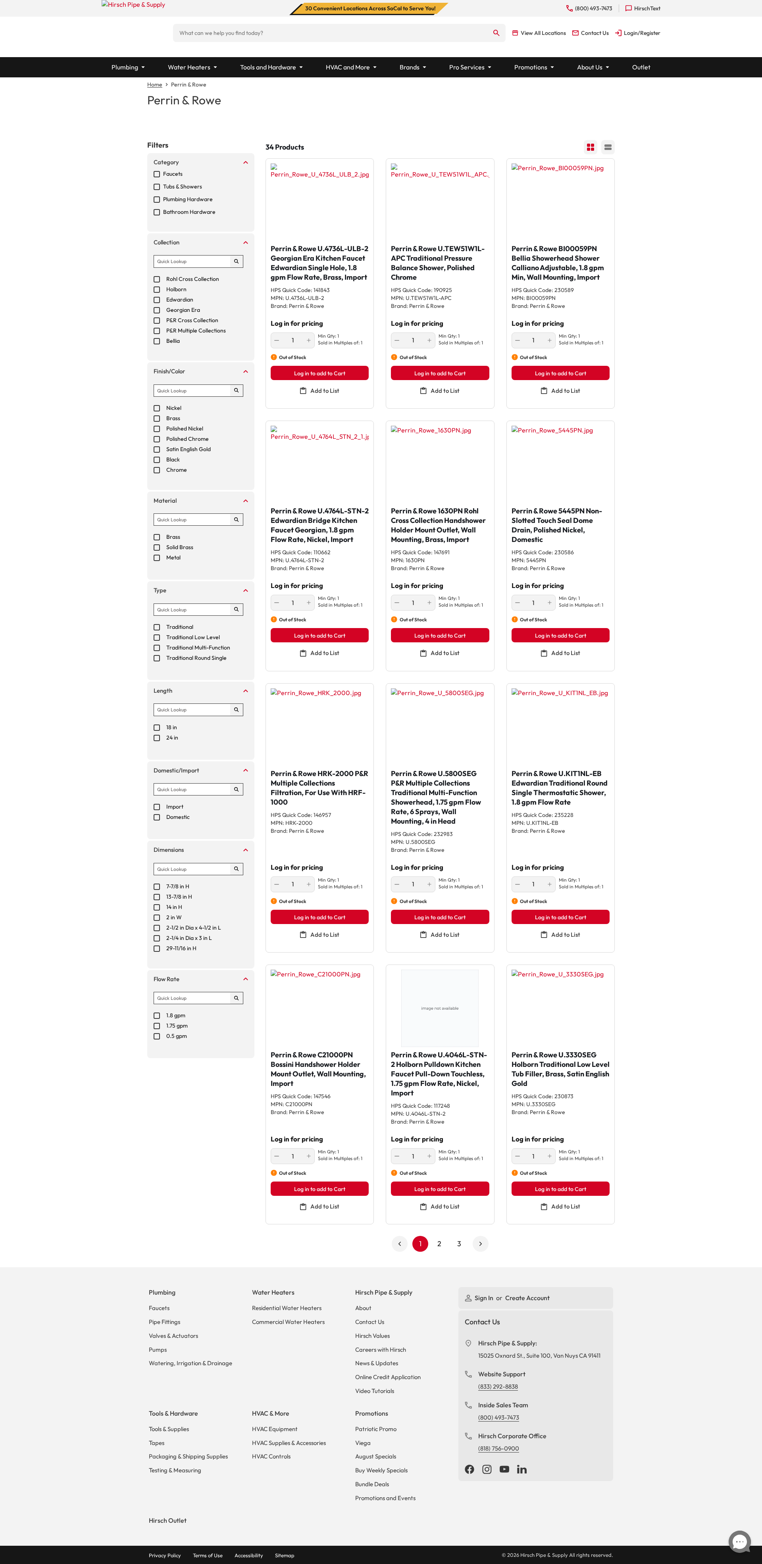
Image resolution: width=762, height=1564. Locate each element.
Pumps (158, 1349)
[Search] (497, 33)
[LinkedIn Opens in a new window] (522, 1470)
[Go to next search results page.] (480, 1244)
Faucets (159, 1308)
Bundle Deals (372, 1484)
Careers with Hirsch (380, 1349)
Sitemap (284, 1555)
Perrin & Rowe (188, 84)
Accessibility (249, 1555)
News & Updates (376, 1363)
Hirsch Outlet (168, 1520)
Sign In (485, 1298)
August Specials (375, 1456)
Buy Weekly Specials (381, 1470)
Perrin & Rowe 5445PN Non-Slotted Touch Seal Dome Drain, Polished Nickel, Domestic (557, 525)
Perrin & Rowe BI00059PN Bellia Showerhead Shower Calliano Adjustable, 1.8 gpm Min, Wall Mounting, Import (558, 263)
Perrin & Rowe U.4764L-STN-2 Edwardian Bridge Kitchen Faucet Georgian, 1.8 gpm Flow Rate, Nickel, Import (320, 525)
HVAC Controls (271, 1456)
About (363, 1308)
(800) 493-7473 (498, 1417)
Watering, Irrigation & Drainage (190, 1363)
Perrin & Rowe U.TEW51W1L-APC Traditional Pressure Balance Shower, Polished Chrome (438, 263)
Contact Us (369, 1322)
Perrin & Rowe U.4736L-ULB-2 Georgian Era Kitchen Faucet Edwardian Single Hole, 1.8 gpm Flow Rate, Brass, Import (319, 263)
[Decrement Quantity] (277, 340)
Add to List (324, 390)
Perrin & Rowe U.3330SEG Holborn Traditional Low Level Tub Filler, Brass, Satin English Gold (561, 1069)
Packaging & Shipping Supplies (188, 1456)
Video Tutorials (374, 1391)
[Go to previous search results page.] (399, 1244)
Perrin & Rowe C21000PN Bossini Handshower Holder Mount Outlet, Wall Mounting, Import (318, 1069)
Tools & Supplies (169, 1429)
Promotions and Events (385, 1498)
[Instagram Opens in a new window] (487, 1470)
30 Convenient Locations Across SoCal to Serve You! (370, 8)
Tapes (156, 1443)
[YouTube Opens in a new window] (504, 1470)
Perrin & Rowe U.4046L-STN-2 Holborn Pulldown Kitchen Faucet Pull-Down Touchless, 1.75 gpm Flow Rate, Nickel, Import (439, 1073)
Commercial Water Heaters (288, 1322)
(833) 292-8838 (498, 1386)
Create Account (527, 1298)
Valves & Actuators (173, 1335)
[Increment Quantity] (309, 340)
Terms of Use (208, 1555)
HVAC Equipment (275, 1429)
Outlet (641, 67)
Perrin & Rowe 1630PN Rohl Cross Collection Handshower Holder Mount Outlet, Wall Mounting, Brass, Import (438, 525)
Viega (363, 1443)
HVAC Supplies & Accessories (289, 1443)
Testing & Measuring (175, 1470)
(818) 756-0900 (498, 1448)
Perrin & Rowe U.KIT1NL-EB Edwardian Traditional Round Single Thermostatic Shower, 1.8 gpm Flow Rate (560, 788)
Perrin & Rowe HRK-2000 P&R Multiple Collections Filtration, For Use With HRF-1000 (319, 788)
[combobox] (330, 33)
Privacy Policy (165, 1555)
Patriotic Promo (375, 1429)
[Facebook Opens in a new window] (469, 1470)
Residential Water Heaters (286, 1308)
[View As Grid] (590, 147)
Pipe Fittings (164, 1322)
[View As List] (608, 147)
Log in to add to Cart (319, 373)
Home (154, 84)
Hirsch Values (372, 1335)
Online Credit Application (388, 1377)
